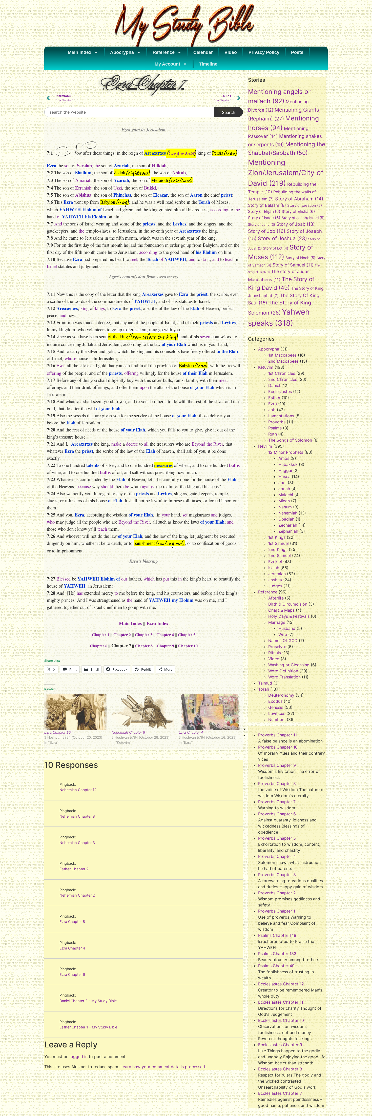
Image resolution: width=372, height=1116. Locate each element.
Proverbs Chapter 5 (277, 838)
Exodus (275, 701)
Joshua (275, 579)
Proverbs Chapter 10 (278, 747)
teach (230, 259)
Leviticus (276, 713)
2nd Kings (277, 549)
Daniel (274, 385)
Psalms (275, 427)
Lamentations (281, 415)
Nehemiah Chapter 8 (128, 732)
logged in (79, 1056)
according (219, 209)
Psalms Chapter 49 (276, 965)
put (166, 578)
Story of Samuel (293, 264)
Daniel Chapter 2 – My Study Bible (88, 1001)
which (149, 578)
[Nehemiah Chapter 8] (143, 712)
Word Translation (284, 676)
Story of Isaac (264, 217)
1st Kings (276, 537)
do (203, 259)
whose (70, 358)
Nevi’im (265, 446)
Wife (282, 634)
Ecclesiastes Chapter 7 (280, 1093)
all (146, 444)
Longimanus (182, 153)
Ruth (272, 434)
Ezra (272, 403)
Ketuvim (265, 367)
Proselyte (277, 646)
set (185, 514)
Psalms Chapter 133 (277, 953)
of (59, 216)
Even (61, 365)
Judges (275, 585)
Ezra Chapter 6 (72, 974)
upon (144, 387)
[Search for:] (129, 112)
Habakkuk (288, 464)
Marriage (276, 622)
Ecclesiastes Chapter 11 (280, 1002)
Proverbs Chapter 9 (277, 765)
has (80, 593)
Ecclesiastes (280, 391)
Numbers (276, 719)
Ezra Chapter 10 (57, 732)
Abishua (83, 194)
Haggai (285, 470)
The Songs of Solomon (290, 440)
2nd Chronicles (282, 379)
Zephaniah (288, 531)
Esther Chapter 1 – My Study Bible (88, 1027)
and (192, 259)
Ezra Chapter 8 (72, 921)
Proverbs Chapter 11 (277, 734)
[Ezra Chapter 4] (210, 712)
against (148, 486)
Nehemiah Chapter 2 (77, 895)
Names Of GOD (283, 640)
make (116, 444)
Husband (286, 628)
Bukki (150, 187)
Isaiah (273, 567)
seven (205, 336)
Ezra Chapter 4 (191, 732)
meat (223, 380)
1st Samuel (278, 543)
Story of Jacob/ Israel (303, 218)
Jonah (284, 488)
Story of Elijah (264, 211)
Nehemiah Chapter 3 (77, 842)
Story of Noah (300, 258)
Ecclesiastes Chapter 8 (280, 1068)
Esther (274, 397)
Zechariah (287, 525)
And (58, 223)
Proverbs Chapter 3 (277, 874)
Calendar (203, 52)
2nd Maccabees (283, 361)
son (67, 165)
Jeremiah (277, 573)
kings (100, 308)
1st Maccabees (282, 355)
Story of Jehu (261, 224)
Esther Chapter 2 (74, 869)
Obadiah (286, 519)
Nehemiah (287, 512)
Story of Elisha (298, 211)
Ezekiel (275, 561)
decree (132, 444)
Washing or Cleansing (288, 664)
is (90, 358)
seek (134, 259)
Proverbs (276, 421)
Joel (282, 482)
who (51, 522)
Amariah (83, 180)
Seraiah (84, 165)
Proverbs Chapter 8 (277, 783)
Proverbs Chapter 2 (277, 892)
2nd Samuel (279, 555)
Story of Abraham (299, 198)
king (84, 308)
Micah (284, 500)
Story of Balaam (267, 205)
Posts (297, 52)
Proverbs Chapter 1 (276, 911)
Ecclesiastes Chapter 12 (281, 983)
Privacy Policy (264, 52)
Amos (283, 458)
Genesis (275, 707)
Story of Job (266, 231)
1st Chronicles (281, 373)
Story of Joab (295, 224)
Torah (263, 689)
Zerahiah (83, 187)
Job (272, 409)
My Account (167, 64)
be (127, 486)
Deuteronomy (281, 695)
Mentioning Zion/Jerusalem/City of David (285, 173)
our (124, 578)
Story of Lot (275, 248)
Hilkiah (159, 165)
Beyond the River (207, 444)
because (83, 486)
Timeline (208, 64)
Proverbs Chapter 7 (277, 801)
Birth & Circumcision (287, 604)
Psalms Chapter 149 (277, 935)
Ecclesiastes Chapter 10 (281, 1020)
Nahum (285, 506)
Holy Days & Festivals (288, 616)
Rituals (274, 652)
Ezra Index (157, 623)
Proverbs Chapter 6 (277, 813)
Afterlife (276, 598)
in (180, 578)
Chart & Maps (281, 610)
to (116, 593)
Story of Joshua (282, 238)
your (166, 514)
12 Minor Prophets (285, 452)
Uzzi (117, 187)
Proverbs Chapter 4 (277, 856)
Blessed (63, 578)
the (97, 165)
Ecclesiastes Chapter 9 (280, 1044)
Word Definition (283, 670)
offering (54, 373)
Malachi (285, 494)
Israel (52, 266)
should (107, 486)
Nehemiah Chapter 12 (78, 790)
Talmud (265, 683)
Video (230, 52)
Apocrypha (122, 52)
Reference (164, 52)
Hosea (284, 476)
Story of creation (304, 205)
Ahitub (179, 172)
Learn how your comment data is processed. (163, 1066)
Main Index (79, 52)
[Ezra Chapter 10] (75, 712)
